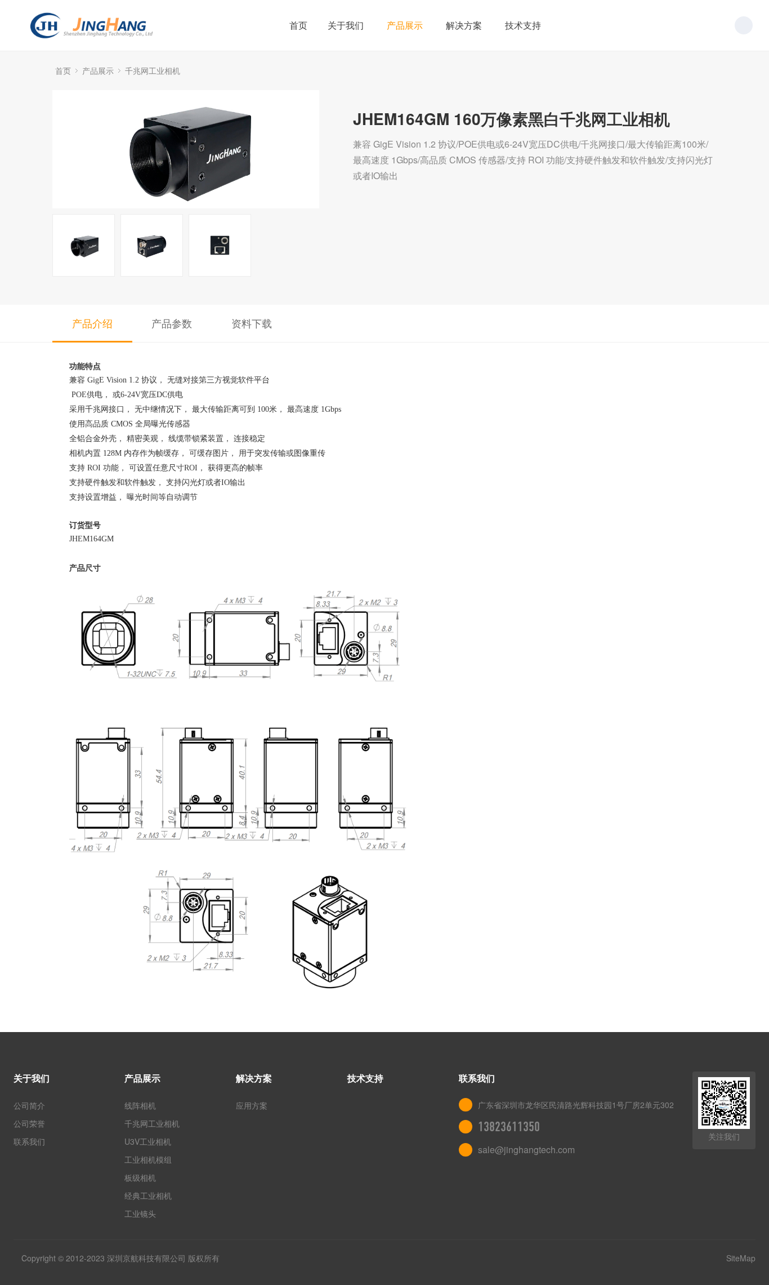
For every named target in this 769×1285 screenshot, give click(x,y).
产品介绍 (92, 322)
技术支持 (523, 25)
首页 (298, 25)
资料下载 (251, 322)
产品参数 (171, 322)
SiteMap (740, 1258)
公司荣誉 (29, 1123)
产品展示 (405, 25)
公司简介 (29, 1105)
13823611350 (509, 1126)
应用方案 (251, 1105)
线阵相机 (140, 1105)
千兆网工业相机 (152, 70)
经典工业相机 (148, 1195)
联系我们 (29, 1141)
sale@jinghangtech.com (526, 1149)
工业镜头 (140, 1213)
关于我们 (346, 25)
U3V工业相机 (147, 1141)
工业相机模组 (148, 1159)
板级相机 (140, 1177)
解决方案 (464, 25)
